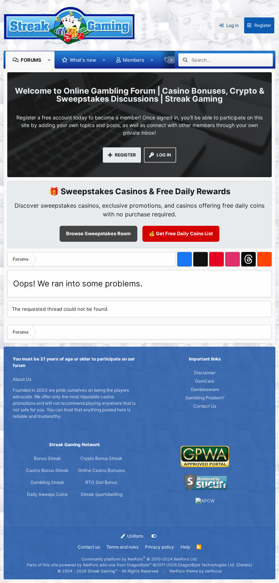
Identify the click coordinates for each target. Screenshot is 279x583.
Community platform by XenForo (139, 559)
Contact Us (204, 406)
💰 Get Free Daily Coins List (181, 233)
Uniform (134, 536)
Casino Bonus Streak (47, 470)
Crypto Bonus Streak (101, 458)
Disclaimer (204, 372)
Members (133, 60)
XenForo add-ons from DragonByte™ (117, 564)
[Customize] (154, 536)
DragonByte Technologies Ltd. (206, 564)
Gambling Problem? (205, 397)
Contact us (89, 547)
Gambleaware (205, 389)
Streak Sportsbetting (101, 494)
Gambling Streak (47, 482)
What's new (83, 60)
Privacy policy (159, 547)
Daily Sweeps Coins (47, 494)
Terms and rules (122, 547)
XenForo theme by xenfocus (195, 571)
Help (185, 547)
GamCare (204, 381)
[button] (49, 60)
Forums (31, 60)
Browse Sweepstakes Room (98, 233)
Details (244, 564)
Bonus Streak (47, 458)
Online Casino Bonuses (101, 470)
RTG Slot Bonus (101, 482)
